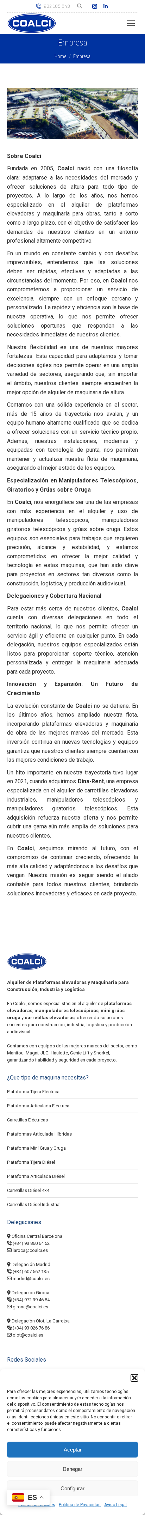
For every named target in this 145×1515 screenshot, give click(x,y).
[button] (134, 1377)
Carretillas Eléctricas (27, 1119)
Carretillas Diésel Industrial (34, 1204)
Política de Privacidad (80, 1504)
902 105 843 (57, 6)
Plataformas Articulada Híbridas (39, 1134)
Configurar (72, 1488)
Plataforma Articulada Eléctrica (38, 1105)
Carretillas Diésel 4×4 (28, 1190)
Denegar (72, 1469)
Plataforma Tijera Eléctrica (33, 1091)
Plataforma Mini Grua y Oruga (36, 1148)
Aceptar (73, 1450)
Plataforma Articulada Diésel (36, 1176)
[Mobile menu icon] (131, 23)
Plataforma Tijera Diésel (31, 1162)
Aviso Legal (115, 1504)
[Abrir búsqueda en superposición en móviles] (80, 6)
